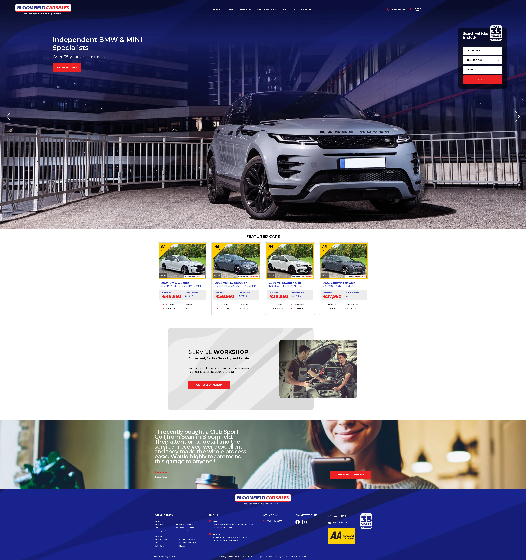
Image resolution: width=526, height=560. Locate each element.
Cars (230, 9)
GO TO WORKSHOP (209, 384)
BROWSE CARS (67, 67)
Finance (245, 9)
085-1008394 (398, 9)
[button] (517, 114)
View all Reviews (351, 474)
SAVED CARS (340, 516)
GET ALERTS (340, 522)
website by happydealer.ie (164, 556)
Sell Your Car (266, 9)
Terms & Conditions (298, 556)
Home (216, 9)
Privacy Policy (281, 556)
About (287, 9)
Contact (307, 9)
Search (482, 79)
